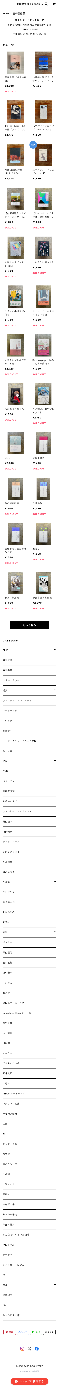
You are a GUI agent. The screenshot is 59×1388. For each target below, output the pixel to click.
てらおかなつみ (11, 1063)
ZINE (5, 650)
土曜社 (6, 1083)
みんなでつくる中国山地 (16, 1234)
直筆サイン (9, 730)
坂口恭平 (7, 972)
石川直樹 (7, 962)
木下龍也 (7, 1033)
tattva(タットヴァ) (13, 1093)
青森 (5, 1285)
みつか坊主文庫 (11, 1315)
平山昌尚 (7, 952)
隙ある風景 (9, 871)
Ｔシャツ (7, 720)
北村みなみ (9, 912)
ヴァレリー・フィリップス (17, 811)
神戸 (5, 1305)
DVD (5, 771)
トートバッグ (10, 710)
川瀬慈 (6, 1043)
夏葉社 (6, 922)
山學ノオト (9, 1184)
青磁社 (6, 1194)
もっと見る (29, 625)
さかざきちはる (11, 851)
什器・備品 (9, 1224)
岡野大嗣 (7, 1023)
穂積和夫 (7, 1295)
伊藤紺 (6, 1174)
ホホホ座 (7, 1254)
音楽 (5, 932)
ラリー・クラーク (12, 680)
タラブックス (10, 1144)
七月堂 (6, 992)
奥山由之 (7, 821)
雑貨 (5, 690)
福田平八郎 (9, 1244)
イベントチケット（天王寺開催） (21, 740)
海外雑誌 (7, 660)
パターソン (9, 781)
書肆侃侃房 (9, 791)
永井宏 (6, 1154)
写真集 (6, 882)
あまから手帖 (10, 1214)
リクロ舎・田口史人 (13, 1264)
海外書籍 (7, 670)
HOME (6, 13)
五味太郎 (7, 1073)
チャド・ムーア (11, 841)
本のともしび (10, 1164)
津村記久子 (9, 1204)
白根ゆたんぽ (10, 801)
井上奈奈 (7, 861)
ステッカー (9, 751)
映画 (5, 761)
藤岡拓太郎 (9, 902)
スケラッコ (9, 1053)
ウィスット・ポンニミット (17, 700)
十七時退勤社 (10, 1113)
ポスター (7, 942)
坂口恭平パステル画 (13, 1002)
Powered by (26, 1371)
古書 (5, 1123)
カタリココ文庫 (11, 1103)
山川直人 (7, 982)
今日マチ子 (9, 892)
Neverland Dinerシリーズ (17, 1013)
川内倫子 (7, 831)
